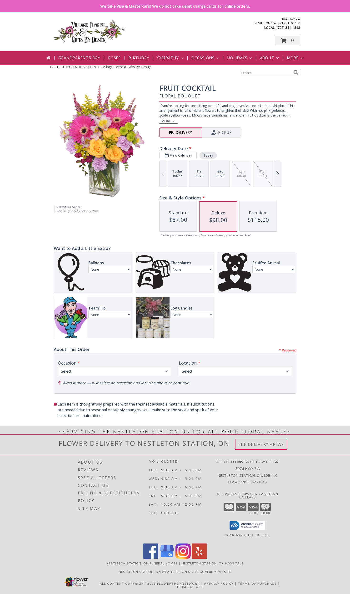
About (267, 58)
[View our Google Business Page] (167, 557)
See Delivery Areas (261, 444)
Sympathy (168, 58)
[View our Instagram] (183, 557)
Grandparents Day (79, 58)
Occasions (203, 58)
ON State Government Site (206, 571)
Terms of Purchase (257, 583)
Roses (114, 58)
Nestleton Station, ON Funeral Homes (142, 563)
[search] (296, 72)
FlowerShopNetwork (178, 583)
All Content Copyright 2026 (128, 583)
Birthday (139, 58)
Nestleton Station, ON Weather (148, 571)
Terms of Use (190, 586)
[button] (287, 40)
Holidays (237, 58)
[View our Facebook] (150, 557)
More (293, 58)
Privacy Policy (219, 583)
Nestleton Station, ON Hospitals (213, 563)
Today (208, 155)
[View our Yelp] (199, 557)
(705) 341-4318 (288, 27)
